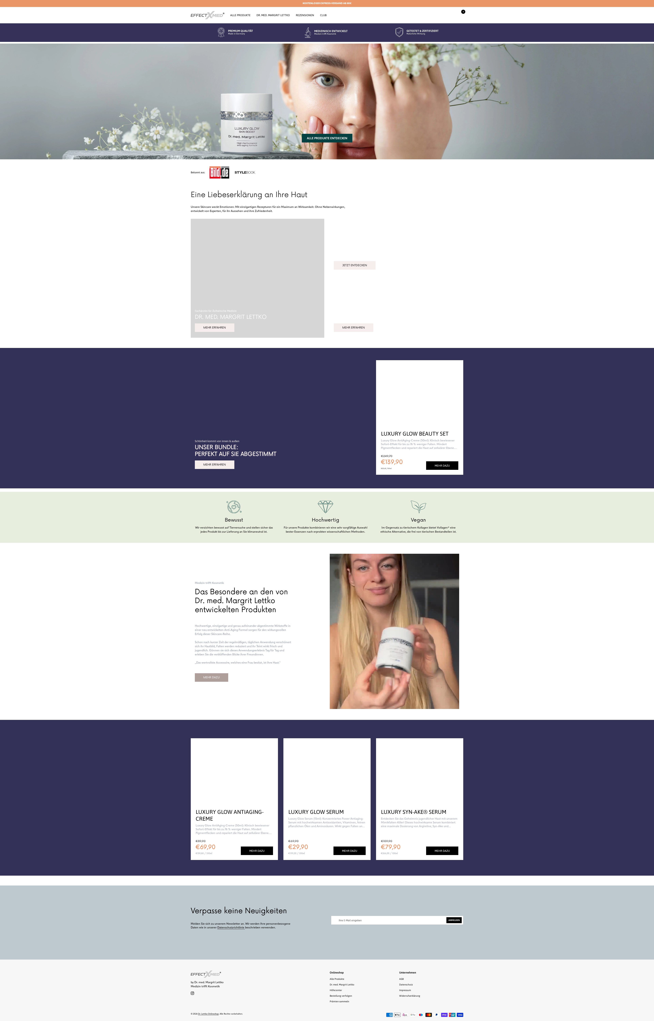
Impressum (405, 990)
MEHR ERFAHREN (214, 327)
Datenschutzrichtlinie (231, 927)
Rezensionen (305, 15)
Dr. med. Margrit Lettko (273, 15)
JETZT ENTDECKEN (354, 265)
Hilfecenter (336, 990)
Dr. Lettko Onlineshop (208, 1014)
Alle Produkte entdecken (327, 138)
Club (323, 15)
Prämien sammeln (339, 1001)
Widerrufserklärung (409, 995)
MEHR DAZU (211, 677)
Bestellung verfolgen (341, 995)
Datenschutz (406, 984)
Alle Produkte (240, 15)
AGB (401, 979)
